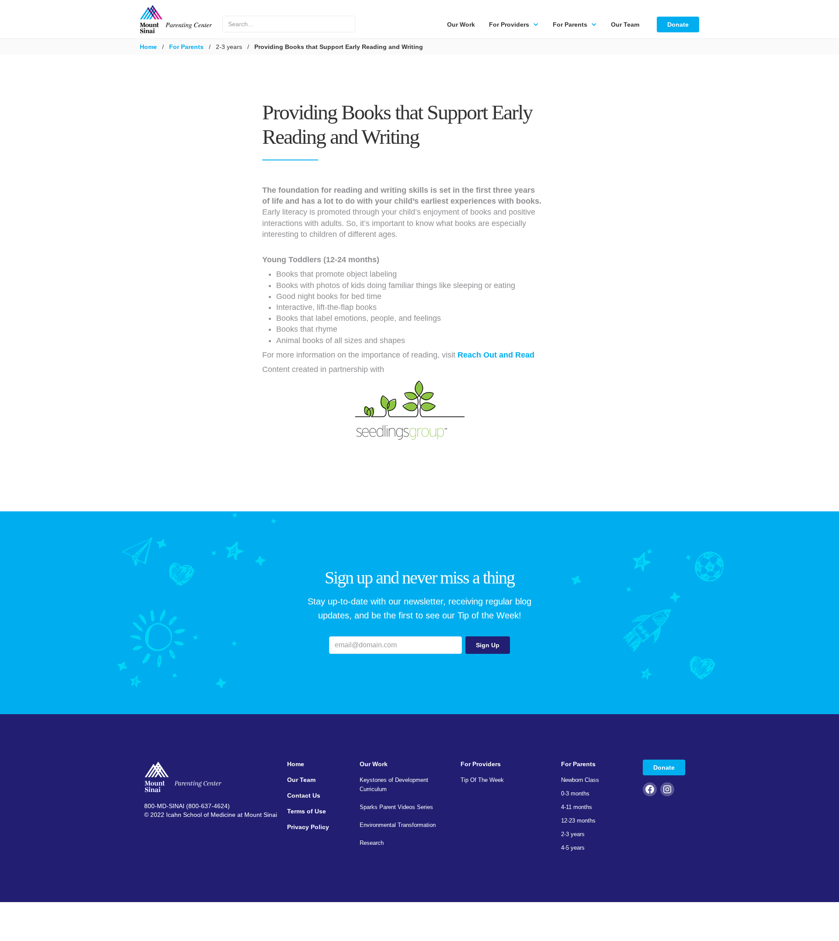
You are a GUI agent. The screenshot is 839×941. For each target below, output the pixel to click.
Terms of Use (306, 811)
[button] (514, 24)
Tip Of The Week (482, 780)
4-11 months (576, 807)
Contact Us (303, 795)
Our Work (461, 24)
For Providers (481, 763)
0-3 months (575, 793)
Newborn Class (580, 780)
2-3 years (573, 834)
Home (148, 46)
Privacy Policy (308, 826)
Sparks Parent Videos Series (396, 807)
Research (372, 843)
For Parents (186, 46)
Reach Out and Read (496, 355)
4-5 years (573, 847)
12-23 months (578, 820)
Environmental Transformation (398, 825)
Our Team (625, 24)
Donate (678, 24)
